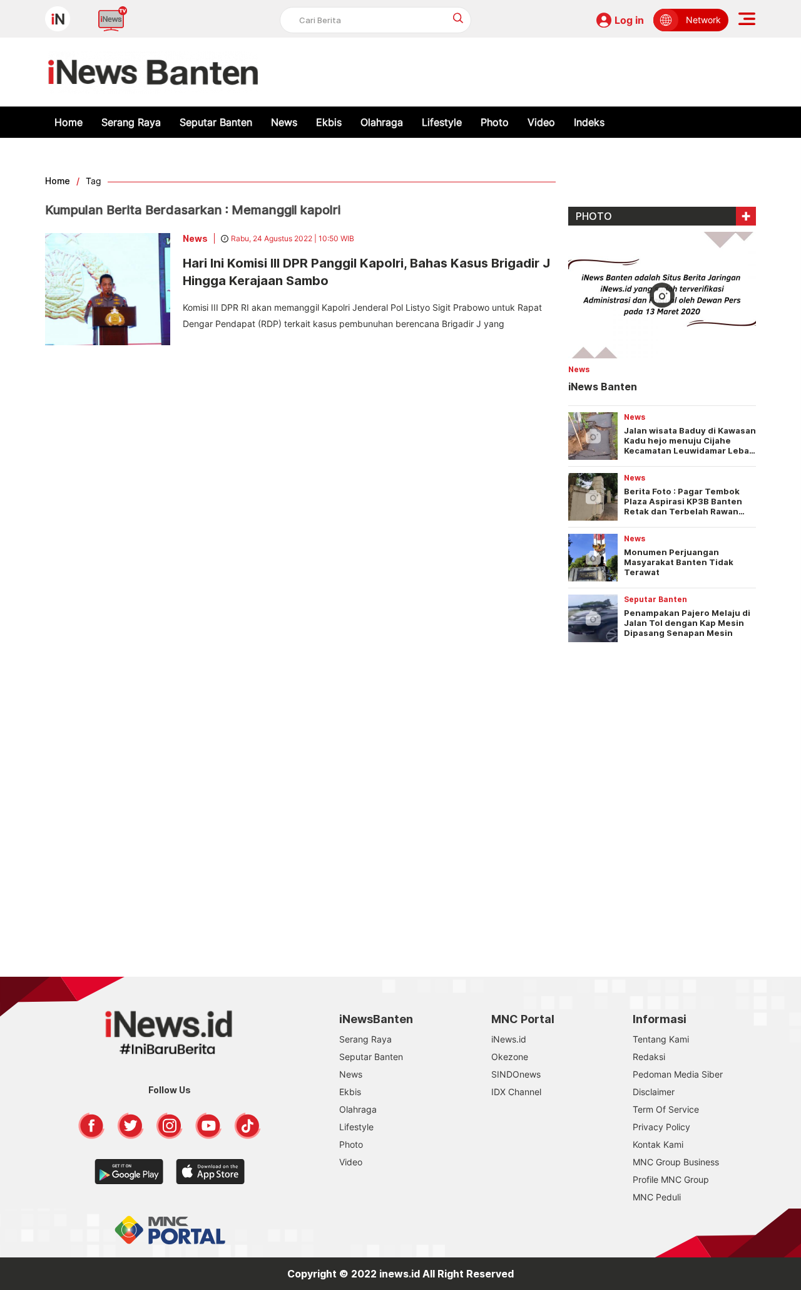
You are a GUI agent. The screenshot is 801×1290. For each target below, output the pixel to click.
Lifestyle (442, 122)
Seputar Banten (216, 122)
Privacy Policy (661, 1126)
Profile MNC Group (671, 1179)
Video (541, 122)
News (284, 122)
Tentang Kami (661, 1039)
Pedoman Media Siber (678, 1074)
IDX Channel (516, 1091)
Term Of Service (666, 1109)
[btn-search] (458, 18)
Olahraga (381, 122)
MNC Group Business (676, 1162)
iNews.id (508, 1039)
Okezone (509, 1056)
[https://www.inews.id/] (153, 72)
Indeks (589, 122)
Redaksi (649, 1056)
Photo (495, 122)
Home (68, 122)
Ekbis (329, 122)
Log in (629, 20)
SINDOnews (516, 1074)
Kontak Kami (658, 1144)
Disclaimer (654, 1091)
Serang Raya (131, 122)
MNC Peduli (657, 1197)
